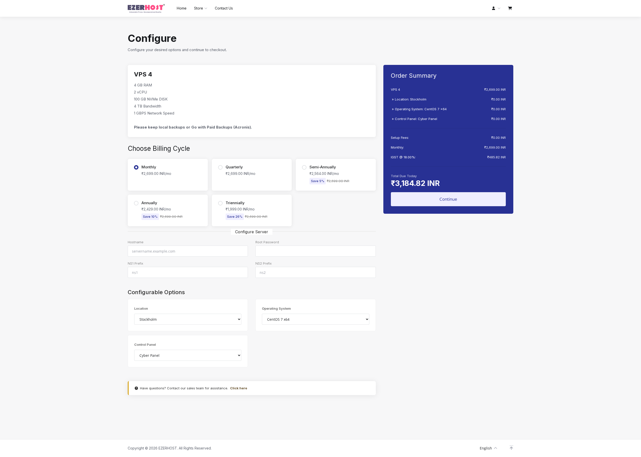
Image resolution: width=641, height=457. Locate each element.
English (486, 448)
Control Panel (145, 344)
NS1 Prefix (135, 263)
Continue (448, 199)
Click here (238, 388)
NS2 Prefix (263, 263)
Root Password (267, 242)
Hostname (135, 242)
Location (141, 308)
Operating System (276, 308)
